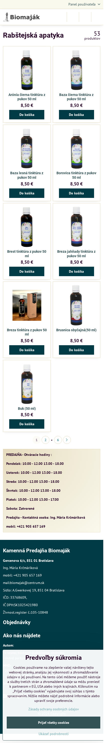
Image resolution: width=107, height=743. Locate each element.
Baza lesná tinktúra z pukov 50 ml (26, 175)
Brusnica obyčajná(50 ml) (76, 330)
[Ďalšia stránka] (67, 440)
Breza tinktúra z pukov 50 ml (27, 332)
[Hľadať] (73, 17)
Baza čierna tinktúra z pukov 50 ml (76, 97)
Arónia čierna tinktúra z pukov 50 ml (26, 97)
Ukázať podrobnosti (54, 734)
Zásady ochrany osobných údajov (53, 709)
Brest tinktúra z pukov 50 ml (26, 253)
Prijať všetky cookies (53, 722)
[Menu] (97, 17)
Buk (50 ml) (27, 409)
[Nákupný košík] (85, 17)
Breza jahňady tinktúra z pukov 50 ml (76, 253)
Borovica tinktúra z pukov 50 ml (76, 175)
